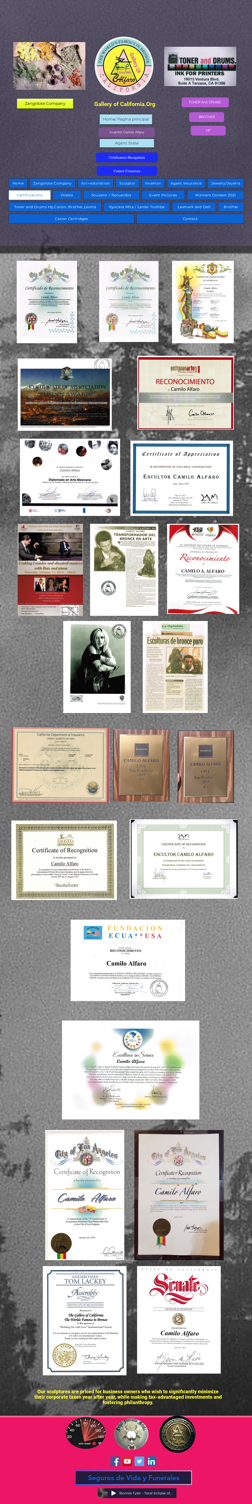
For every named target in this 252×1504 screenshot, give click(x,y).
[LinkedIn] (151, 1461)
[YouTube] (127, 1461)
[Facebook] (115, 1461)
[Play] (113, 1493)
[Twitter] (139, 1461)
